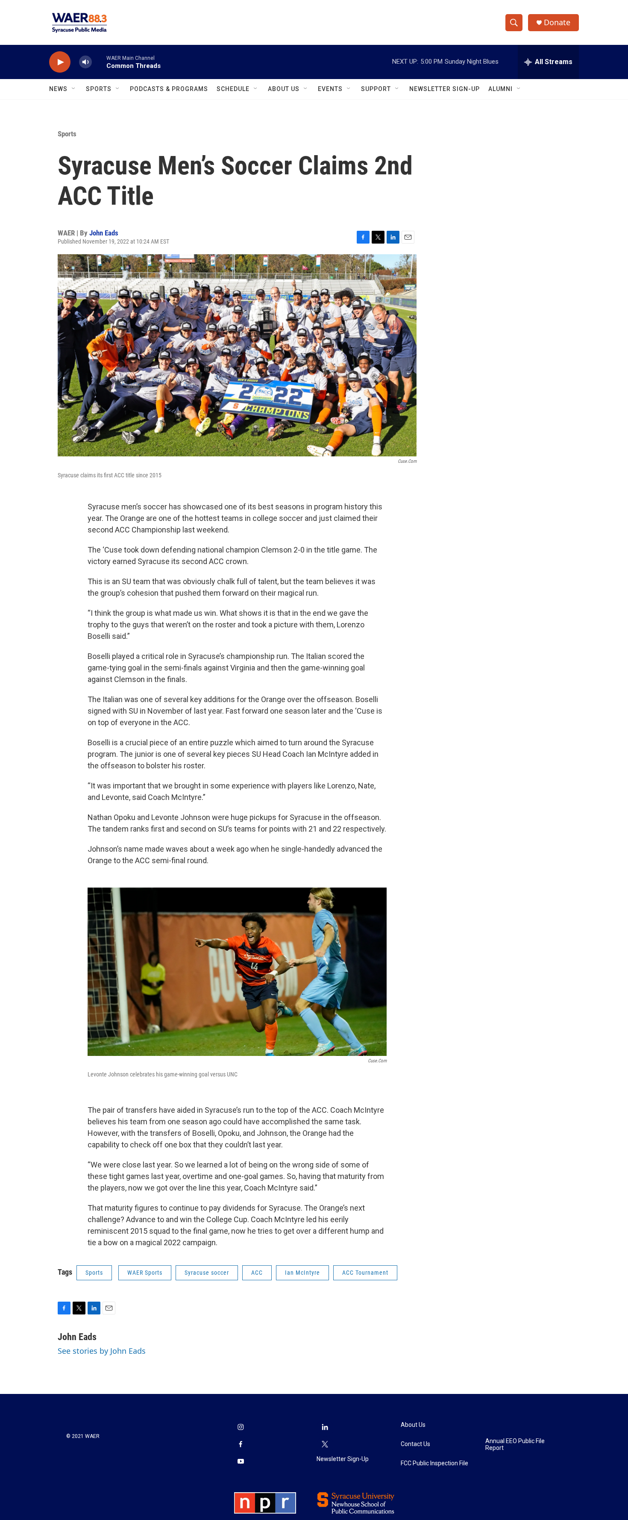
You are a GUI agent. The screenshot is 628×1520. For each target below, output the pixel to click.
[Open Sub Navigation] (73, 88)
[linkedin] (325, 1428)
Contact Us (415, 1444)
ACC (257, 1272)
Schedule (233, 88)
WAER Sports (144, 1272)
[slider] (99, 61)
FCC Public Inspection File (434, 1463)
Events (330, 88)
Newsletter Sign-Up (444, 88)
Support (376, 88)
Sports (99, 88)
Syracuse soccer (207, 1272)
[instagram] (240, 1428)
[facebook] (240, 1445)
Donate (557, 22)
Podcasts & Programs (169, 88)
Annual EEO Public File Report (515, 1444)
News (58, 88)
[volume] (85, 62)
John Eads (103, 233)
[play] (60, 62)
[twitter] (325, 1445)
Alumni (500, 88)
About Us (283, 88)
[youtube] (240, 1462)
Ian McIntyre (302, 1272)
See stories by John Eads (102, 1351)
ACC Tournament (365, 1272)
